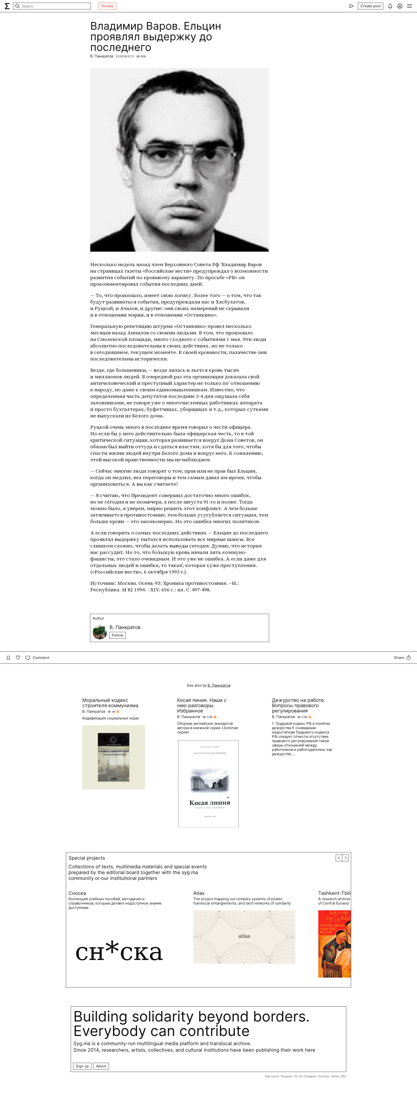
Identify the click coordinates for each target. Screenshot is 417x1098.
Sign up (82, 1066)
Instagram (310, 1076)
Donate (107, 6)
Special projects (87, 858)
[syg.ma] (7, 6)
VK (300, 1076)
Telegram (286, 1076)
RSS (343, 1076)
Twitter (335, 1076)
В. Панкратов (101, 56)
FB (295, 1076)
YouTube (323, 1076)
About (101, 1066)
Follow (117, 635)
